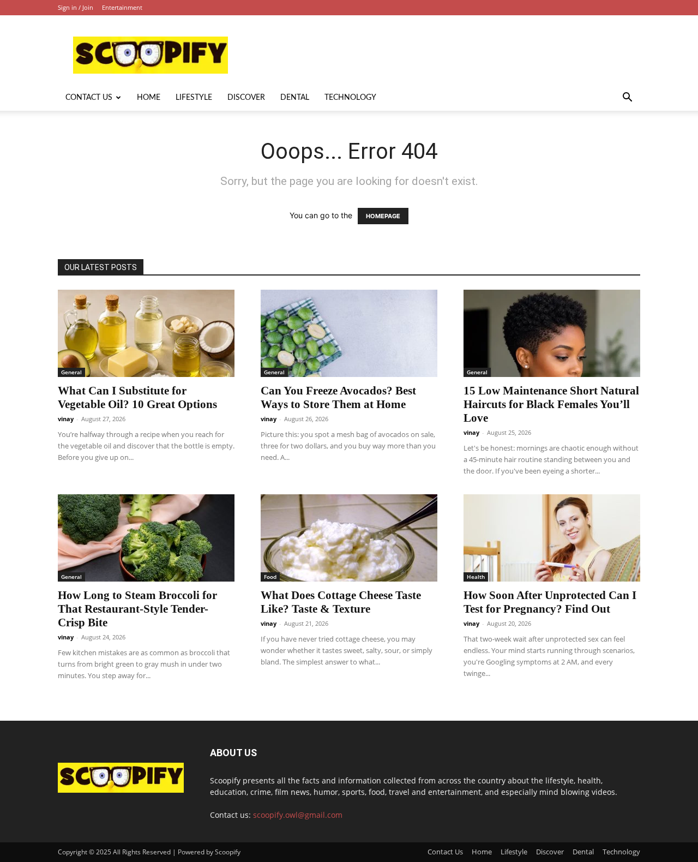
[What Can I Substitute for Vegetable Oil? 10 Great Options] (146, 333)
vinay (66, 419)
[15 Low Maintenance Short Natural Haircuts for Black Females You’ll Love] (552, 333)
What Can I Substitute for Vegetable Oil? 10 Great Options (137, 397)
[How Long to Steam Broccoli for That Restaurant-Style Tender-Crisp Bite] (146, 538)
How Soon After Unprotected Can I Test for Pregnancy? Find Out (550, 602)
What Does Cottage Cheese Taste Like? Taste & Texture (341, 602)
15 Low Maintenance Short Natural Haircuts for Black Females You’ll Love (551, 404)
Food (270, 576)
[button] (627, 98)
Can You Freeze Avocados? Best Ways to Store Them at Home (338, 397)
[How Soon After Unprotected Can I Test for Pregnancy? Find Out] (552, 538)
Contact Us (88, 97)
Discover (246, 97)
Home (148, 97)
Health (476, 576)
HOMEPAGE (383, 216)
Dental (294, 97)
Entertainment (122, 7)
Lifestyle (194, 97)
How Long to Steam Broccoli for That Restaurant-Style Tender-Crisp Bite (137, 609)
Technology (350, 97)
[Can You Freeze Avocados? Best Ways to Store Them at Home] (349, 333)
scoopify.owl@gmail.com (297, 815)
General (71, 372)
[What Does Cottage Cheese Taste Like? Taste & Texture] (349, 538)
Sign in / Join (75, 7)
